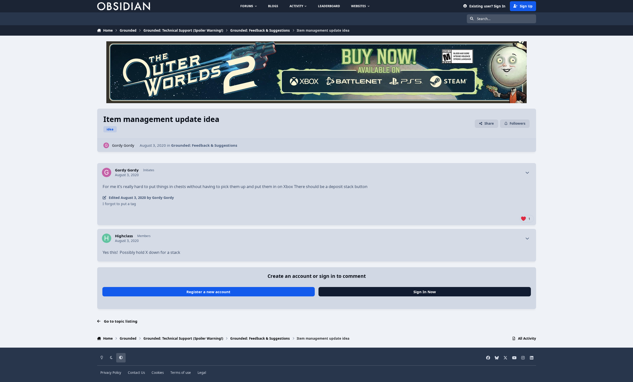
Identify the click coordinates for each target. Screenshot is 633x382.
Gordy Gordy (123, 145)
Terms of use (180, 372)
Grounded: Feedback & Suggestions (204, 145)
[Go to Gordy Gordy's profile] (106, 145)
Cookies (158, 372)
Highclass (124, 236)
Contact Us (136, 372)
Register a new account (208, 291)
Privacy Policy (110, 372)
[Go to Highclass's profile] (106, 238)
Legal (202, 372)
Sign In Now (424, 291)
